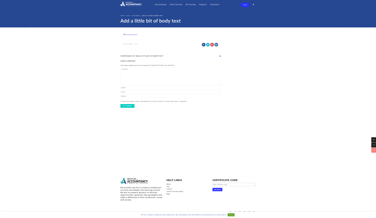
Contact (169, 189)
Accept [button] (231, 215)
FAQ (167, 186)
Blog (168, 194)
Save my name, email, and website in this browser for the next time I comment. (154, 101)
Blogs (128, 15)
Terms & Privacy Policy (174, 191)
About (168, 184)
